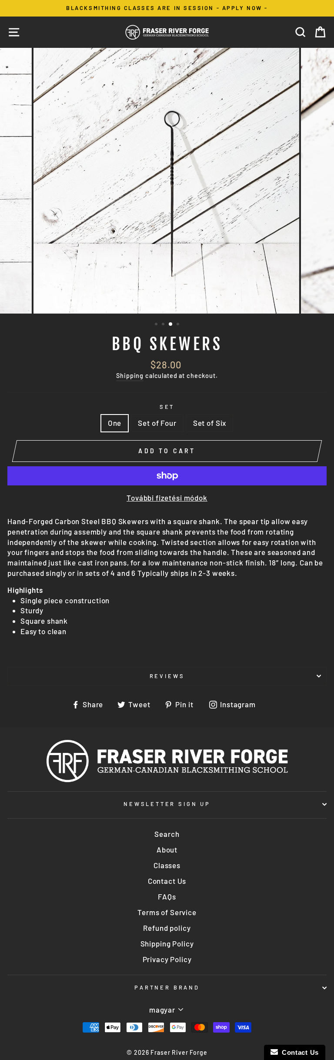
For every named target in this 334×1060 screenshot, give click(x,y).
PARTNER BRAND (167, 987)
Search (166, 833)
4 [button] (179, 325)
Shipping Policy (167, 943)
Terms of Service (167, 912)
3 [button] (171, 324)
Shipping (130, 375)
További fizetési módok (167, 497)
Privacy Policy (167, 959)
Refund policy (166, 927)
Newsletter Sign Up (167, 803)
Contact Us (167, 880)
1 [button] (157, 325)
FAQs (167, 896)
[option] (167, 8)
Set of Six (210, 422)
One (115, 422)
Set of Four (157, 422)
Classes (167, 865)
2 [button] (164, 325)
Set (167, 406)
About (167, 849)
